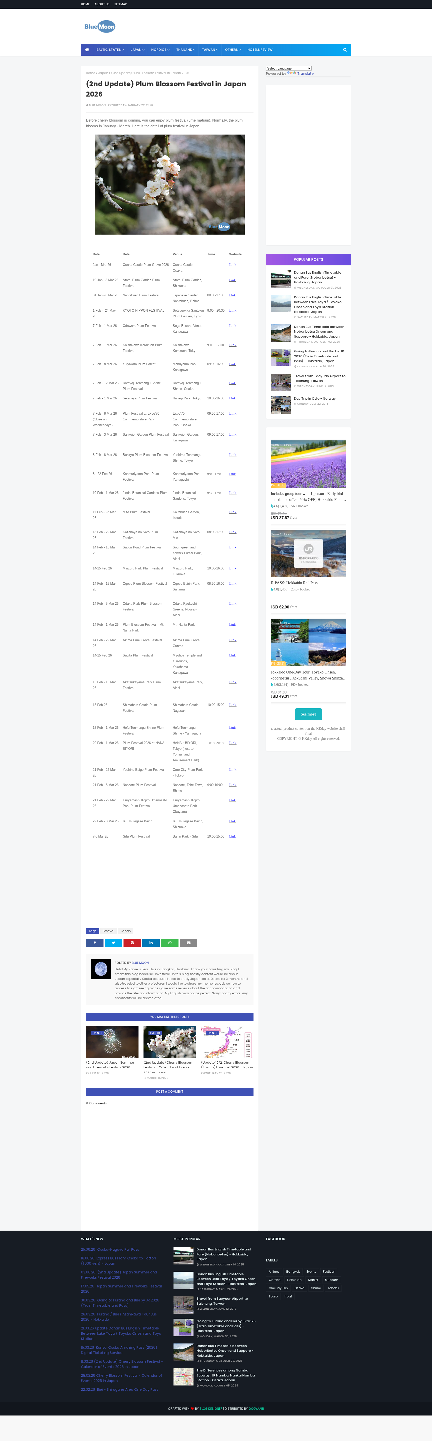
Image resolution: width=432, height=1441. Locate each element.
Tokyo (273, 1296)
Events (311, 1271)
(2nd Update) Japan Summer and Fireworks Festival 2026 (110, 1065)
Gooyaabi (256, 1408)
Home (85, 4)
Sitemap (120, 4)
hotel (288, 1296)
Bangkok (293, 1271)
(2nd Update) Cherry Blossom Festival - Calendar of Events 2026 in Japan (168, 1067)
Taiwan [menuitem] (208, 49)
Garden (274, 1280)
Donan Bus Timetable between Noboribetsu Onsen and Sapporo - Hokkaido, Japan (319, 331)
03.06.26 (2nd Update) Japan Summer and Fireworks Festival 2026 (119, 1275)
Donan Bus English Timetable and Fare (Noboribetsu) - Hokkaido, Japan (317, 277)
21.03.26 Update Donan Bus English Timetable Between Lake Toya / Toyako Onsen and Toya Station (121, 1333)
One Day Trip (278, 1288)
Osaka (299, 1288)
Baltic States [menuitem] (108, 49)
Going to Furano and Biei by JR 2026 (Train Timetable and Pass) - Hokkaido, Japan (319, 356)
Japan (103, 73)
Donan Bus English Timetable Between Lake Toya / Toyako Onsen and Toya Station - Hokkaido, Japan (318, 304)
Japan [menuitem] (136, 49)
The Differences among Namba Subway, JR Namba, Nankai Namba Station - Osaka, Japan (225, 1375)
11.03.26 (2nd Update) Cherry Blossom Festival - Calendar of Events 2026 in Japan (122, 1364)
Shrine (316, 1288)
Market (313, 1280)
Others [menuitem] (231, 49)
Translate (305, 73)
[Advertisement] (260, 26)
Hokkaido (294, 1280)
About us (102, 4)
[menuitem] (87, 50)
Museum (331, 1280)
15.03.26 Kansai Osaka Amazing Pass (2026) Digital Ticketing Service (119, 1350)
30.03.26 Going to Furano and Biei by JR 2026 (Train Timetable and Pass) (120, 1303)
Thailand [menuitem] (184, 49)
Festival (108, 931)
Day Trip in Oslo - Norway (315, 398)
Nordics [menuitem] (158, 49)
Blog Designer (211, 1408)
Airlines (274, 1271)
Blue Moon (97, 105)
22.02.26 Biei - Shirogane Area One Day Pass (119, 1389)
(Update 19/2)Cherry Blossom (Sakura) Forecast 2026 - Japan (227, 1065)
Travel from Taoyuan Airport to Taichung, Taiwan (320, 378)
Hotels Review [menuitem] (260, 49)
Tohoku (333, 1288)
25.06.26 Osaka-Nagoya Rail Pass (110, 1249)
